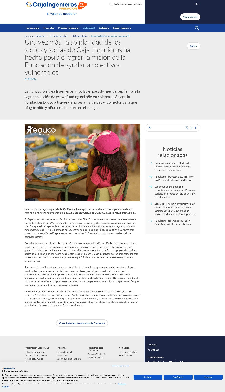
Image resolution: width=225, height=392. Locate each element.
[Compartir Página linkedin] (192, 127)
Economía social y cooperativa (65, 354)
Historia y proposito (35, 352)
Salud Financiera (95, 357)
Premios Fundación (97, 354)
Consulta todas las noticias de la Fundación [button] (82, 323)
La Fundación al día (128, 352)
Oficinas (155, 350)
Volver (193, 46)
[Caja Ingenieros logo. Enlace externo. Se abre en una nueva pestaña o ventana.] (8, 368)
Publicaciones (125, 355)
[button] (197, 28)
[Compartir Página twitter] (187, 127)
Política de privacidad (120, 366)
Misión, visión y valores (36, 355)
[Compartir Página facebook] (195, 127)
